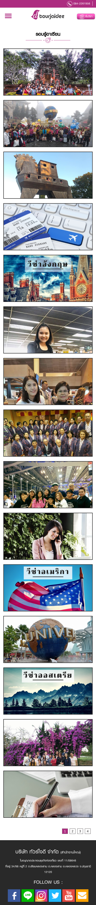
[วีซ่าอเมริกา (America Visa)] (48, 587)
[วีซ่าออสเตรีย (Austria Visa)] (48, 691)
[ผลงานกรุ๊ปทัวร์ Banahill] (48, 123)
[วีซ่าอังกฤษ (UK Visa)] (48, 278)
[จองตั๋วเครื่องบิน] (48, 226)
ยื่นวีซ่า (88, 16)
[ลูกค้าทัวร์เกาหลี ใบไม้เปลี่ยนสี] (48, 329)
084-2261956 (81, 3)
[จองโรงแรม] (48, 536)
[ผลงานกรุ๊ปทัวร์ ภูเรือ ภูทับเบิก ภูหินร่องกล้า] (48, 742)
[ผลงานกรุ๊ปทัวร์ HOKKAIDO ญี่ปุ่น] (48, 433)
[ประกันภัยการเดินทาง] (48, 794)
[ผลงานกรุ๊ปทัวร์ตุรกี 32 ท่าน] (48, 175)
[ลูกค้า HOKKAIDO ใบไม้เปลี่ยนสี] (48, 381)
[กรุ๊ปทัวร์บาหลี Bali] (48, 72)
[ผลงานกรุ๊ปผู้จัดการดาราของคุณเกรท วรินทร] (48, 484)
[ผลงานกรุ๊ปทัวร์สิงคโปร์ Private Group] (48, 639)
